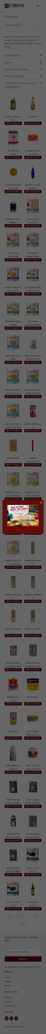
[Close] (41, 502)
